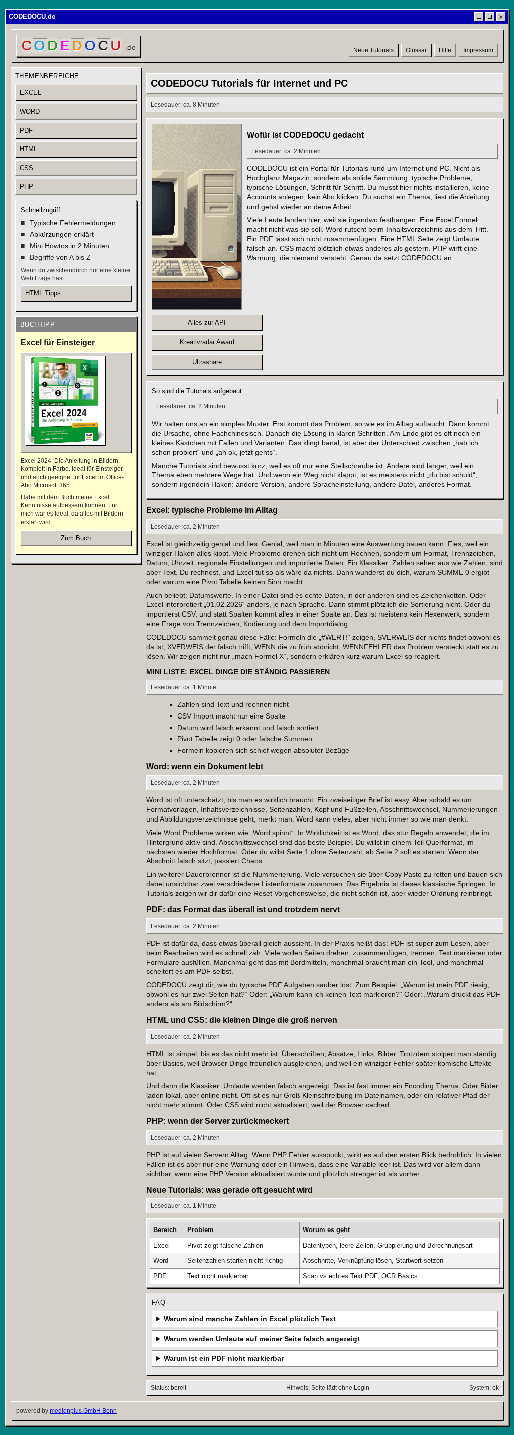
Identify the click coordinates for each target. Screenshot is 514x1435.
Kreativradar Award (207, 342)
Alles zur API (207, 322)
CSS (26, 168)
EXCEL (30, 92)
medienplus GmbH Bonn (83, 1410)
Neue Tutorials (373, 50)
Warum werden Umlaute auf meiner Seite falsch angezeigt (262, 1339)
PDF (26, 130)
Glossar (416, 50)
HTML (28, 149)
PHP (26, 186)
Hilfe (445, 50)
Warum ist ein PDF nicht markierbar (224, 1358)
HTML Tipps (43, 293)
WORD (30, 111)
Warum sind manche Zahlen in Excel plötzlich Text (250, 1319)
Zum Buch (76, 538)
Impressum (478, 50)
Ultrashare (207, 362)
